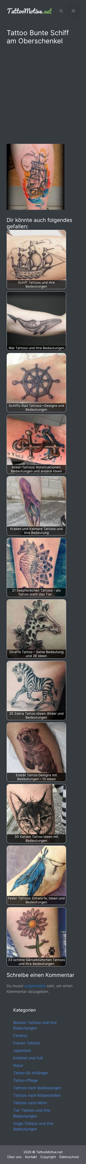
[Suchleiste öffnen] (61, 11)
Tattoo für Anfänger (30, 1073)
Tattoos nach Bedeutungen (37, 1088)
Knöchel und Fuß (28, 1058)
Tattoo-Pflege (25, 1080)
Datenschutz (69, 1157)
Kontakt (31, 1157)
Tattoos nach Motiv (30, 1103)
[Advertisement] (43, 93)
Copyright (48, 1157)
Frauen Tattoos (26, 1043)
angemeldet (35, 986)
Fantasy (20, 1035)
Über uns (14, 1157)
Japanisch (22, 1050)
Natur (18, 1065)
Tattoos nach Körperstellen (37, 1095)
